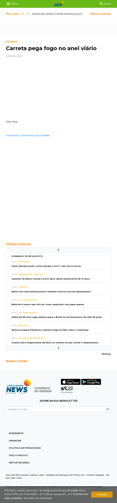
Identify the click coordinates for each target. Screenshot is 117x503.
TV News (12, 41)
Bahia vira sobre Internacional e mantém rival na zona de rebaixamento (51, 291)
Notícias (105, 354)
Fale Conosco (18, 455)
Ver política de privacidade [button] (38, 498)
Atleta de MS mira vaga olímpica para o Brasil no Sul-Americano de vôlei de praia (57, 317)
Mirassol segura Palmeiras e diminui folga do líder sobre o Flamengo (50, 330)
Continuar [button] (102, 494)
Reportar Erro (19, 462)
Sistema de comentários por (27, 135)
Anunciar (15, 440)
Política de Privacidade (25, 448)
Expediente (16, 433)
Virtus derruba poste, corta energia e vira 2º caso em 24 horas (46, 266)
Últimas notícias (100, 13)
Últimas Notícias (18, 244)
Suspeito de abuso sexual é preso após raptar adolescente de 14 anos (51, 279)
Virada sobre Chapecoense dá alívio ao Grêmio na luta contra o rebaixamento (55, 342)
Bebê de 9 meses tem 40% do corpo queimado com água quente (48, 304)
